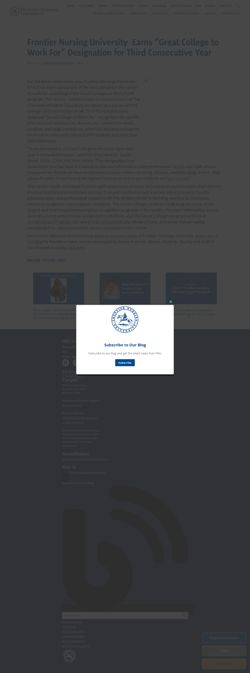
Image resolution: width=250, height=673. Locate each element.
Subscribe (125, 362)
